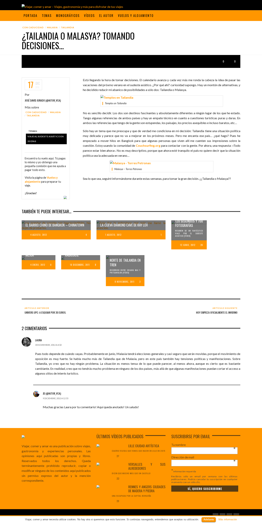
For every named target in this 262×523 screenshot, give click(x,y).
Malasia (52, 27)
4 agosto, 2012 (38, 234)
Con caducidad (33, 27)
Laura (38, 340)
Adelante (209, 519)
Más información (227, 519)
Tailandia (67, 27)
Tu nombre (203, 445)
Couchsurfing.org (148, 145)
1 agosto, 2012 (113, 234)
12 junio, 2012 (187, 245)
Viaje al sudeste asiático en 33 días (45, 139)
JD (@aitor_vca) (52, 393)
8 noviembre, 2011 (124, 281)
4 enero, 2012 (37, 264)
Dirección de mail (203, 457)
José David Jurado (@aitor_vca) (43, 100)
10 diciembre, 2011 (80, 264)
